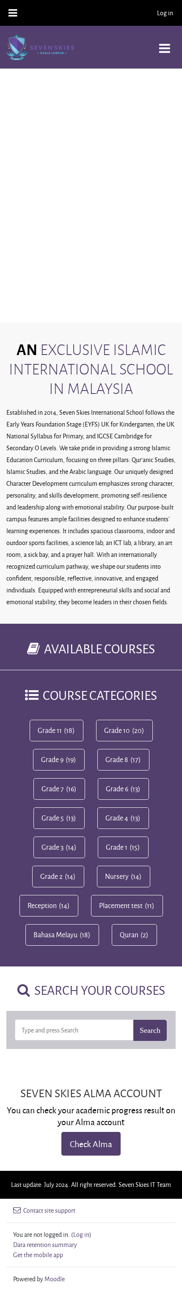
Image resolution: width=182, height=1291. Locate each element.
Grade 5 (52, 818)
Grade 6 (117, 788)
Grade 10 (117, 730)
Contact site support (49, 1210)
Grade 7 (52, 788)
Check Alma (91, 1144)
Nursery (117, 876)
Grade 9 (52, 759)
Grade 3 (52, 847)
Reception (42, 905)
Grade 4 (116, 818)
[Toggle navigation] (165, 44)
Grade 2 (51, 876)
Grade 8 (116, 759)
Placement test (121, 905)
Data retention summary (45, 1244)
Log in (165, 12)
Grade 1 (116, 847)
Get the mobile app (38, 1254)
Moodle (54, 1278)
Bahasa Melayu (55, 934)
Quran (129, 934)
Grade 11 (50, 730)
